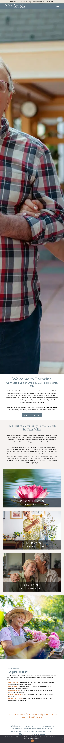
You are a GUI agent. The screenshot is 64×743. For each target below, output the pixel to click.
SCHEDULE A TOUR (32, 415)
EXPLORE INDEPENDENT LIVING (32, 504)
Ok (32, 740)
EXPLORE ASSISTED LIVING (32, 546)
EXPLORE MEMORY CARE (32, 588)
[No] (62, 739)
